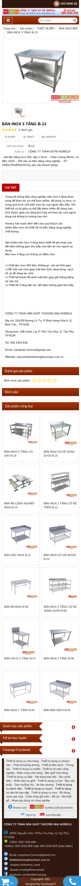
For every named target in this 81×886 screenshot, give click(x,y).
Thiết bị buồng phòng (26, 764)
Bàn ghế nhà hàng (56, 772)
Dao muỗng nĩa (24, 784)
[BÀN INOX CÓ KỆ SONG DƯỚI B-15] (60, 431)
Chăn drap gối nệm (38, 796)
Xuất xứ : (20, 151)
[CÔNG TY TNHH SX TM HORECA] (40, 15)
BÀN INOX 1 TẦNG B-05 (19, 710)
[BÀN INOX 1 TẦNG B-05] (20, 689)
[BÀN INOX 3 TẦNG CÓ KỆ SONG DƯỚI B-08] (60, 586)
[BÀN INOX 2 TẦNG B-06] (60, 637)
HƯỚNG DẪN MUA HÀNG (58, 808)
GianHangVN (48, 884)
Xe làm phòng (44, 784)
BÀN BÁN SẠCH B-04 (57, 710)
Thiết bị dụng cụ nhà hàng (22, 761)
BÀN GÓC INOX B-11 (17, 555)
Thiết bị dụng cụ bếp (19, 776)
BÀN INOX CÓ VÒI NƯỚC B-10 (60, 557)
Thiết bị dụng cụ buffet (26, 768)
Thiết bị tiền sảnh (52, 764)
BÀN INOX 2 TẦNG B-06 (59, 658)
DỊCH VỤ (31, 815)
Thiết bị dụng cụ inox (44, 792)
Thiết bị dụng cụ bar (50, 780)
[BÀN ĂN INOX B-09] (20, 586)
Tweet (30, 137)
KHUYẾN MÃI (53, 815)
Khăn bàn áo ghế (24, 780)
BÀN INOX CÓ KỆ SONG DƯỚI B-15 (59, 453)
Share (10, 137)
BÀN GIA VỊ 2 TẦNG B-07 (20, 658)
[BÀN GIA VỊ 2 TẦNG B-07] (20, 637)
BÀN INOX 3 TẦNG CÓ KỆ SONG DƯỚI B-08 (60, 608)
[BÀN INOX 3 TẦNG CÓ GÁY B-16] (20, 431)
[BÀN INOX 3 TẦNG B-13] (40, 71)
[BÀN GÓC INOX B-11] (20, 534)
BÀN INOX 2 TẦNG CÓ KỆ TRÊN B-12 (60, 505)
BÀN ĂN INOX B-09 (16, 606)
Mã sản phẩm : (16, 146)
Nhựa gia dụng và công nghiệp (31, 800)
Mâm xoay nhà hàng (29, 772)
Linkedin (50, 137)
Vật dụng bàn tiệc (46, 776)
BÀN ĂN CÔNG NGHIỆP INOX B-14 (19, 505)
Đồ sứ (55, 796)
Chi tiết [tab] (11, 187)
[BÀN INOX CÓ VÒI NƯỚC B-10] (60, 534)
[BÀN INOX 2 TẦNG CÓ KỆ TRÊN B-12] (60, 482)
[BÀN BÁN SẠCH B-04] (60, 689)
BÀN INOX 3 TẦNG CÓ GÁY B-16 (18, 453)
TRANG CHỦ (19, 808)
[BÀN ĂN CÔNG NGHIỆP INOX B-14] (20, 482)
